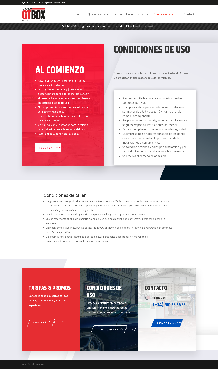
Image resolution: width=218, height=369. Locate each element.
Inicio (79, 14)
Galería (117, 14)
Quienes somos (98, 14)
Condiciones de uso (166, 14)
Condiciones (107, 329)
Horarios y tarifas (137, 14)
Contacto (190, 14)
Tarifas (40, 322)
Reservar (47, 147)
